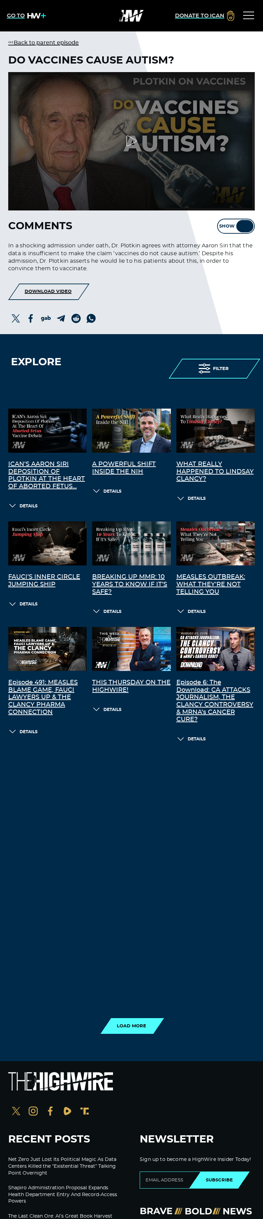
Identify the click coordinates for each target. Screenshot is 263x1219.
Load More (131, 1026)
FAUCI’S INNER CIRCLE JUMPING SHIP (44, 581)
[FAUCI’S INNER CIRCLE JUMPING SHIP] (47, 543)
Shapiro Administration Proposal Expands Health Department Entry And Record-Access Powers (62, 1195)
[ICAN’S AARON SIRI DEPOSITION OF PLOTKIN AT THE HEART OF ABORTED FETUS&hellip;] (47, 431)
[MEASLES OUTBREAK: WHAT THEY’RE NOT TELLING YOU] (215, 543)
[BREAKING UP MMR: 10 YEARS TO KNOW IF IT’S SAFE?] (131, 543)
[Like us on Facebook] (50, 1111)
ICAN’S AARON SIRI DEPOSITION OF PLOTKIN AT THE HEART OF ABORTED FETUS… (46, 475)
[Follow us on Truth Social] (84, 1112)
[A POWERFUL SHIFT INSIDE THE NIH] (131, 431)
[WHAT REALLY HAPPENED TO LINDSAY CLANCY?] (215, 431)
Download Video (48, 291)
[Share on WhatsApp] (91, 318)
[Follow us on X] (16, 1111)
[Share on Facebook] (30, 318)
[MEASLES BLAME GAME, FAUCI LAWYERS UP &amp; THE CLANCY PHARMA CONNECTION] (47, 649)
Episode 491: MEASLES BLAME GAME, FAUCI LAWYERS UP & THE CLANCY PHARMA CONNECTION (43, 697)
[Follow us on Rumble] (67, 1112)
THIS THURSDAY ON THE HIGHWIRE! (131, 686)
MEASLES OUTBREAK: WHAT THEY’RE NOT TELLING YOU (210, 584)
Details (29, 506)
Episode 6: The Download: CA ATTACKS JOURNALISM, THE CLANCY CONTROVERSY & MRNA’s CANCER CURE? (214, 701)
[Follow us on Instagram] (33, 1111)
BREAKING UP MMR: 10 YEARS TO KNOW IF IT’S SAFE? (129, 584)
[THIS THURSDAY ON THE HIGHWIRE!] (131, 649)
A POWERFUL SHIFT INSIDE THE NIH (124, 468)
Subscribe (219, 1180)
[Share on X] (15, 318)
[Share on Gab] (45, 318)
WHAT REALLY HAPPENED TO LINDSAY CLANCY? (215, 471)
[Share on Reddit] (76, 318)
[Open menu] (248, 15)
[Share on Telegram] (60, 318)
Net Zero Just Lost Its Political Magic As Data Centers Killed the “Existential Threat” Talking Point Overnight (62, 1166)
